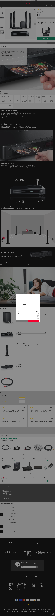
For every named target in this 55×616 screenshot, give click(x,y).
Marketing (18, 315)
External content (19, 318)
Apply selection (22, 320)
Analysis (18, 313)
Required (18, 311)
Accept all (33, 320)
